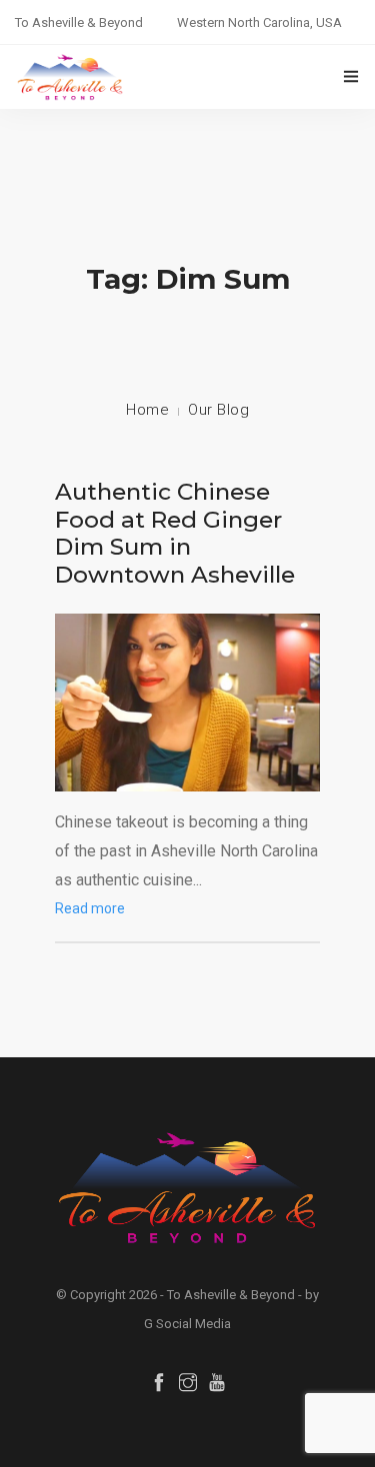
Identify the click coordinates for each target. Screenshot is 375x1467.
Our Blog (218, 410)
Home (147, 410)
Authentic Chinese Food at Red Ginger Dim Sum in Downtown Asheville (175, 533)
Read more (90, 908)
